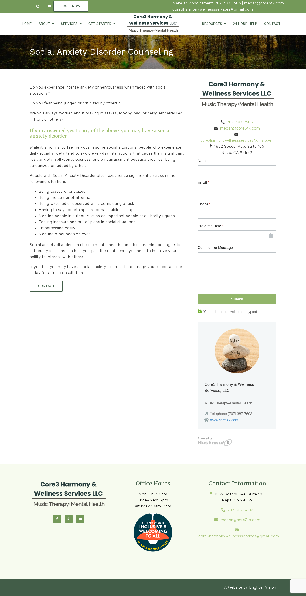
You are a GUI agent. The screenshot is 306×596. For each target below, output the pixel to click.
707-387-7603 (228, 3)
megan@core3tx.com (264, 3)
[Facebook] (26, 6)
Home (27, 24)
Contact (272, 24)
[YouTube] (49, 6)
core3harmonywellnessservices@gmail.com (212, 9)
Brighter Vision (262, 587)
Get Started (100, 24)
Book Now (71, 6)
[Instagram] (38, 6)
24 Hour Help (245, 24)
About (44, 24)
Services (69, 24)
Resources (212, 24)
